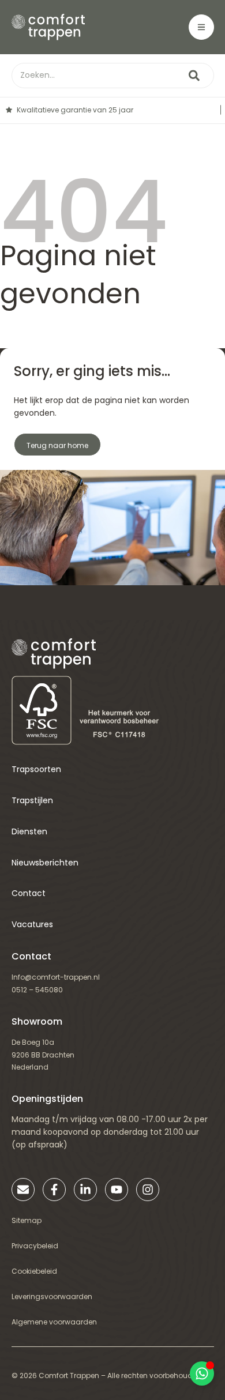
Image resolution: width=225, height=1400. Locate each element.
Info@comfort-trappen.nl (56, 977)
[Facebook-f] (54, 1189)
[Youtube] (116, 1189)
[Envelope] (23, 1189)
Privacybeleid (35, 1246)
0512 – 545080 (37, 990)
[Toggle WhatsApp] (202, 1373)
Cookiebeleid (34, 1271)
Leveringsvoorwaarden (52, 1296)
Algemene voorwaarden (54, 1322)
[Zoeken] (194, 75)
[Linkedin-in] (85, 1189)
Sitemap (27, 1220)
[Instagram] (147, 1189)
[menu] (201, 27)
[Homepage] (48, 27)
